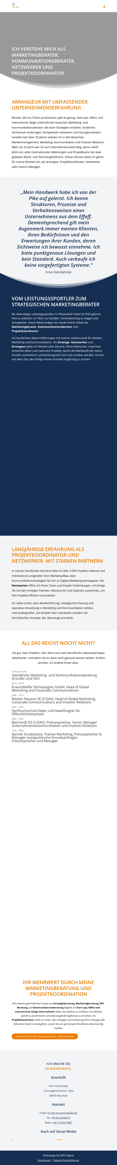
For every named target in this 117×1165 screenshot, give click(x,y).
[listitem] (58, 676)
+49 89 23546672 (60, 1117)
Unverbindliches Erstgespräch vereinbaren (45, 1036)
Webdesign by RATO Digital (58, 1155)
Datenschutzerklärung (66, 1160)
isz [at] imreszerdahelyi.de (62, 1113)
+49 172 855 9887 (62, 1122)
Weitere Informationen (32, 951)
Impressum (44, 1160)
